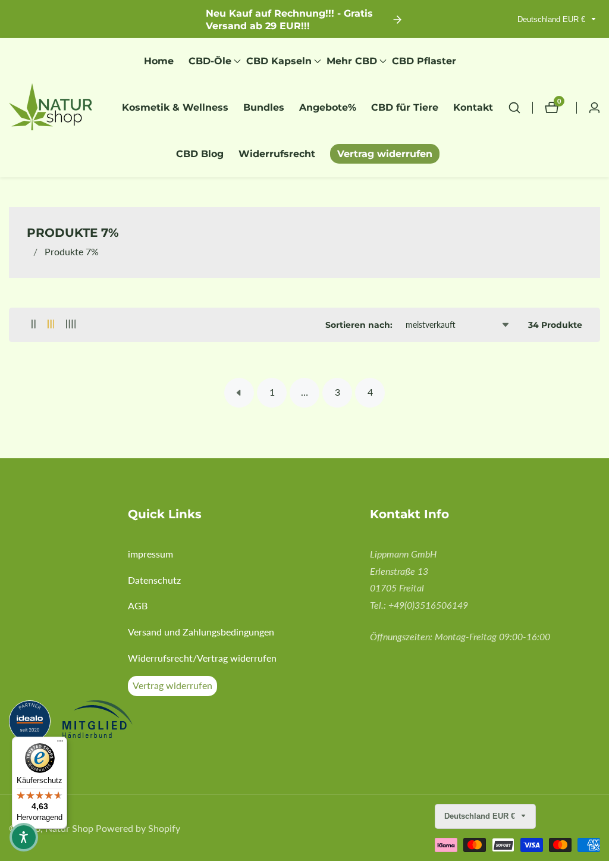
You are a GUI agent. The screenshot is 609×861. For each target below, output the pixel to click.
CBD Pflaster (424, 61)
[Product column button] (33, 324)
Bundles (263, 107)
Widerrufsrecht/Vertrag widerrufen (202, 657)
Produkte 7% (72, 251)
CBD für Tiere (404, 107)
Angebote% (327, 107)
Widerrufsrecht (276, 153)
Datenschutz (154, 580)
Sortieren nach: (359, 325)
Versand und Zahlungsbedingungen (201, 631)
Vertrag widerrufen (384, 153)
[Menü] (60, 744)
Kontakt (473, 107)
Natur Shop (69, 828)
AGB (137, 605)
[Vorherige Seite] (239, 393)
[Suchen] (520, 108)
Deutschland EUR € (552, 19)
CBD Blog (200, 153)
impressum (150, 553)
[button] (210, 61)
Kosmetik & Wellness (175, 107)
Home (159, 61)
